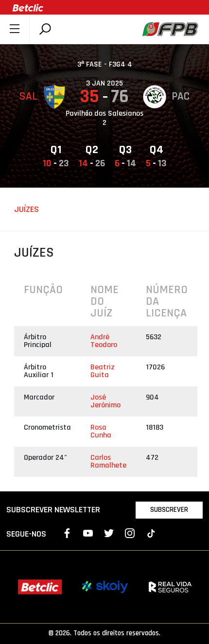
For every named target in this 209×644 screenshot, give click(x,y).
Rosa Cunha (100, 431)
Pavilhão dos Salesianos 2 (104, 118)
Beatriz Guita (102, 371)
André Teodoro (103, 341)
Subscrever (169, 509)
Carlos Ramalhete (108, 461)
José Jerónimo (105, 401)
